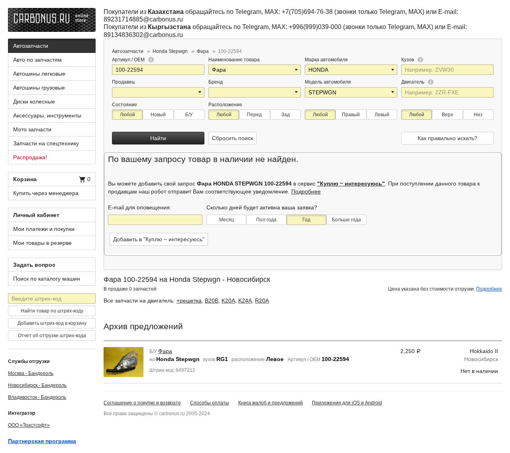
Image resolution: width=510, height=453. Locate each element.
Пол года (266, 220)
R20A (262, 300)
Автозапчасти (30, 46)
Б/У (189, 114)
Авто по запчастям (37, 60)
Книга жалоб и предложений (270, 403)
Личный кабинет (36, 215)
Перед (254, 114)
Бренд (215, 82)
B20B (211, 300)
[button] (296, 69)
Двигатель (413, 82)
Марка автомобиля (326, 59)
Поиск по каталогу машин (46, 278)
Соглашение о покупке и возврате (142, 403)
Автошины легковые (39, 73)
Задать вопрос (34, 265)
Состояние (124, 104)
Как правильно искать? (447, 138)
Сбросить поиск (232, 138)
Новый (158, 114)
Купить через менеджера (45, 193)
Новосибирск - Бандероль (37, 385)
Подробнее (306, 191)
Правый (351, 114)
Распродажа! (30, 157)
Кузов (408, 59)
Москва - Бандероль (30, 373)
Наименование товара (234, 59)
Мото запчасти (32, 129)
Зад (285, 114)
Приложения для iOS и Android (347, 403)
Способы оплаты (209, 403)
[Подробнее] (150, 59)
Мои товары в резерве (42, 243)
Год (306, 220)
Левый (382, 114)
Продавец (123, 82)
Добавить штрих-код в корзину (52, 323)
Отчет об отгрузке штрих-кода (52, 335)
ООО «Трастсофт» (29, 425)
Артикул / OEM (129, 59)
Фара (165, 351)
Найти (158, 138)
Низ (478, 114)
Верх (447, 114)
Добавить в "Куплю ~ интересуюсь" (158, 239)
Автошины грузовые (39, 87)
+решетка (189, 300)
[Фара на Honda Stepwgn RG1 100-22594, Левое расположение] (123, 361)
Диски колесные (34, 101)
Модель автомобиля (328, 82)
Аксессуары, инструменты (47, 115)
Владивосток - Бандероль (37, 397)
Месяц (226, 220)
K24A (245, 300)
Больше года (346, 220)
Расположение (225, 104)
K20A (228, 300)
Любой (127, 114)
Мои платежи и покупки (44, 229)
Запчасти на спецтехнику (46, 143)
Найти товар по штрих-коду (52, 311)
